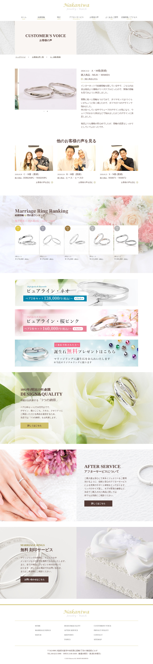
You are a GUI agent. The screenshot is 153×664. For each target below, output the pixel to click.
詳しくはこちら (34, 425)
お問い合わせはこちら (34, 579)
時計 (59, 18)
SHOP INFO (68, 635)
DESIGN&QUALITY (72, 626)
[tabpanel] (43, 89)
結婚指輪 (41, 18)
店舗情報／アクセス (129, 18)
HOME (37, 626)
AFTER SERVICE (71, 630)
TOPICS (67, 639)
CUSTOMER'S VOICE (102, 626)
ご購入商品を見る (90, 79)
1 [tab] (44, 111)
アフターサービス (76, 18)
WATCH (38, 635)
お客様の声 (94, 18)
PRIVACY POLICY (101, 630)
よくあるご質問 (111, 18)
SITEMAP (98, 639)
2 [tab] (47, 111)
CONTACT (98, 635)
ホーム (23, 18)
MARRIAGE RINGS (43, 630)
